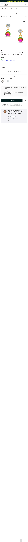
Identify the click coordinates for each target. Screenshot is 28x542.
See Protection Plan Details (9, 94)
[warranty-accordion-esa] (25, 87)
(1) (10, 16)
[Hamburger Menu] (2, 4)
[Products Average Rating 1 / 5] (5, 16)
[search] (2, 8)
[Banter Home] (6, 5)
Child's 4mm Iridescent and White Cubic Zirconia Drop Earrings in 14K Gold (13, 53)
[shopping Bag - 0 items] (26, 5)
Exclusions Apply (15, 61)
